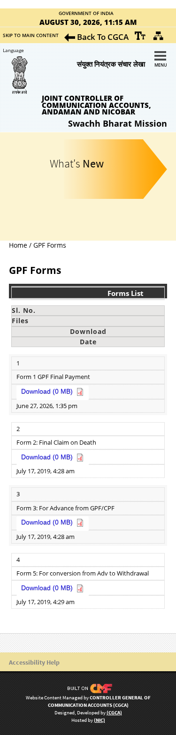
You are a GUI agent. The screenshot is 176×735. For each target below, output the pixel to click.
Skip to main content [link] (31, 35)
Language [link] (10, 50)
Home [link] (18, 245)
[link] (140, 35)
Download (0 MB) (47, 391)
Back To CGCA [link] (102, 36)
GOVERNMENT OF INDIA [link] (86, 13)
